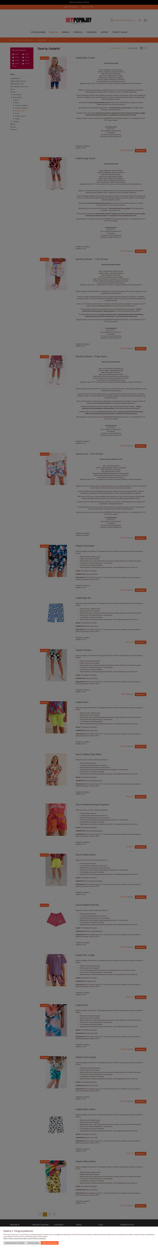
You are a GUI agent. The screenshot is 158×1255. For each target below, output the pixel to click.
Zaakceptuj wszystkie (49, 1243)
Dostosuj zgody (33, 1243)
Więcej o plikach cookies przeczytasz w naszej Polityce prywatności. (24, 1238)
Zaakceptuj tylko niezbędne (14, 1243)
